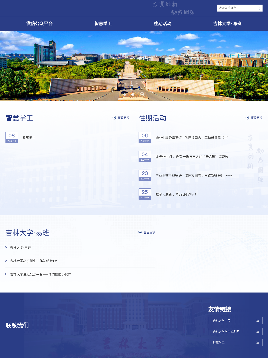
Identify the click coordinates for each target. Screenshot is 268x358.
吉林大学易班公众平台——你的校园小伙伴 (40, 274)
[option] (134, 66)
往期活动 (162, 23)
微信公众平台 (39, 23)
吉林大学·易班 (227, 23)
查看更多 (123, 118)
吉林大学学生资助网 (226, 331)
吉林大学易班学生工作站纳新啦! (33, 260)
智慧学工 (103, 23)
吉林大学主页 (221, 320)
